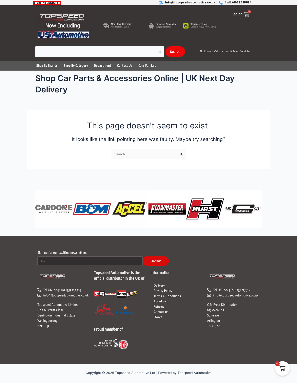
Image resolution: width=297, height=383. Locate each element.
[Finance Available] (151, 26)
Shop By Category (76, 66)
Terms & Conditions (167, 296)
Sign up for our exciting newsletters (62, 253)
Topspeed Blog (199, 23)
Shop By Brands (47, 66)
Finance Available (166, 23)
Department (102, 66)
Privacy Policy (163, 291)
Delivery (159, 285)
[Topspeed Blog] (186, 26)
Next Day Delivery (121, 23)
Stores (158, 317)
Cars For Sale (147, 66)
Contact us (161, 312)
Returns (159, 306)
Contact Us (124, 66)
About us (160, 301)
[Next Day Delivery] (106, 26)
